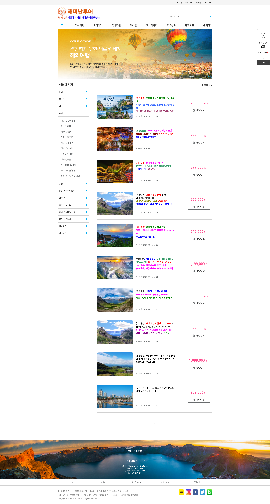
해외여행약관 (166, 482)
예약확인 (198, 2)
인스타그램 (188, 492)
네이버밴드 (209, 492)
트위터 (202, 492)
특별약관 (197, 482)
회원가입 (188, 2)
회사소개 (73, 482)
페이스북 (195, 492)
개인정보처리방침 (135, 482)
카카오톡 (181, 492)
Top (263, 63)
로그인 (179, 2)
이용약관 (104, 482)
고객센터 (207, 2)
